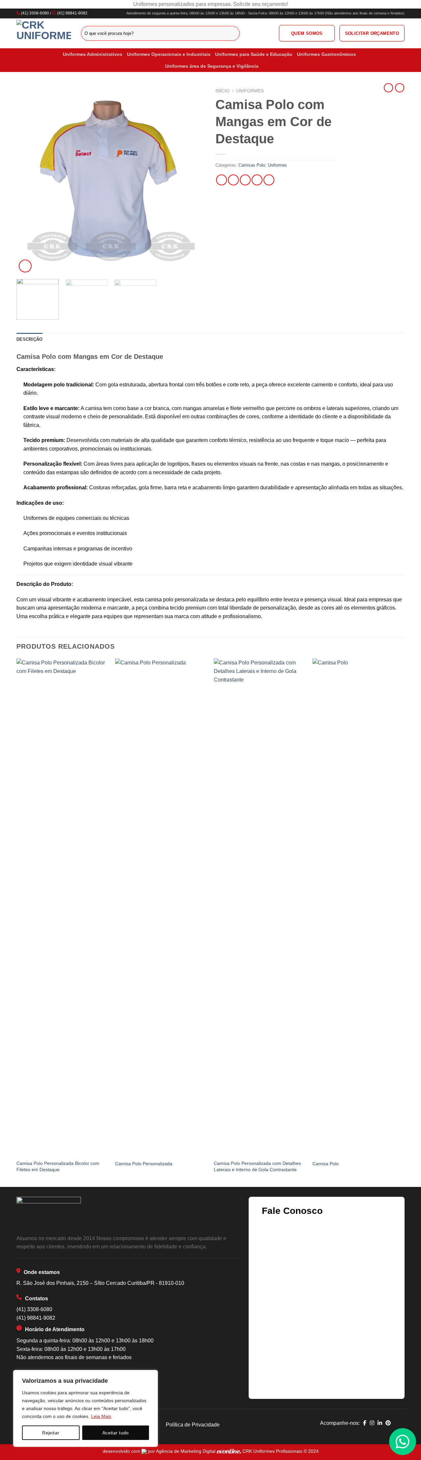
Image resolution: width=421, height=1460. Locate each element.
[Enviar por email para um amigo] (245, 179)
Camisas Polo (251, 165)
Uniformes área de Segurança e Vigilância (212, 66)
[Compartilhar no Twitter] (233, 179)
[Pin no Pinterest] (257, 179)
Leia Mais (101, 1416)
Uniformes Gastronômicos (326, 54)
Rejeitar (50, 1432)
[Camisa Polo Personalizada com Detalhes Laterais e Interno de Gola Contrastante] (260, 905)
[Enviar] (233, 33)
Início (222, 90)
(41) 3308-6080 (35, 13)
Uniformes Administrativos (92, 54)
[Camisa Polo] (358, 905)
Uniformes (250, 90)
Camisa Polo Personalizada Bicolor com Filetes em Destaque (57, 1166)
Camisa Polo (325, 1163)
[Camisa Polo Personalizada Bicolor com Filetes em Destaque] (62, 905)
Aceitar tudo (115, 1432)
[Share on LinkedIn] (268, 179)
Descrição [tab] (29, 339)
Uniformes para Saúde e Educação (253, 54)
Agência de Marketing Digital (186, 1451)
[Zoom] (25, 266)
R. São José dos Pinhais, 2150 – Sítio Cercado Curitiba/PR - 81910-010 (100, 1283)
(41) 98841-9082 (72, 13)
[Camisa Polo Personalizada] (161, 905)
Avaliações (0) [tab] (64, 339)
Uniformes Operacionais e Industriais (168, 54)
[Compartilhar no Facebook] (221, 179)
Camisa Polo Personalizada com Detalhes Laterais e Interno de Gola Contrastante (257, 1166)
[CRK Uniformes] (43, 33)
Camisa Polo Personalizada (143, 1163)
